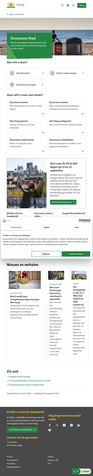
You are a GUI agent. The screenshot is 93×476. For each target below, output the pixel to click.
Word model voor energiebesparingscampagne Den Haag (24, 299)
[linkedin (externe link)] (78, 425)
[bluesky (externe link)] (49, 430)
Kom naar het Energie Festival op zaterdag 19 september (56, 293)
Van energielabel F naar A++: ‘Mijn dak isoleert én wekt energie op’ (79, 296)
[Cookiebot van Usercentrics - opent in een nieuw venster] (80, 220)
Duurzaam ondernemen (22, 140)
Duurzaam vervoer (58, 102)
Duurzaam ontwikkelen (61, 140)
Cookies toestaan (76, 254)
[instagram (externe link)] (71, 425)
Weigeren (46, 254)
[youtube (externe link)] (64, 425)
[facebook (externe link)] (49, 425)
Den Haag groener (19, 121)
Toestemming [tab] (16, 227)
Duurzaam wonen (19, 102)
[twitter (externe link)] (57, 425)
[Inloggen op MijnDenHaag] (73, 5)
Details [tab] (46, 227)
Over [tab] (77, 227)
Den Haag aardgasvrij (60, 121)
